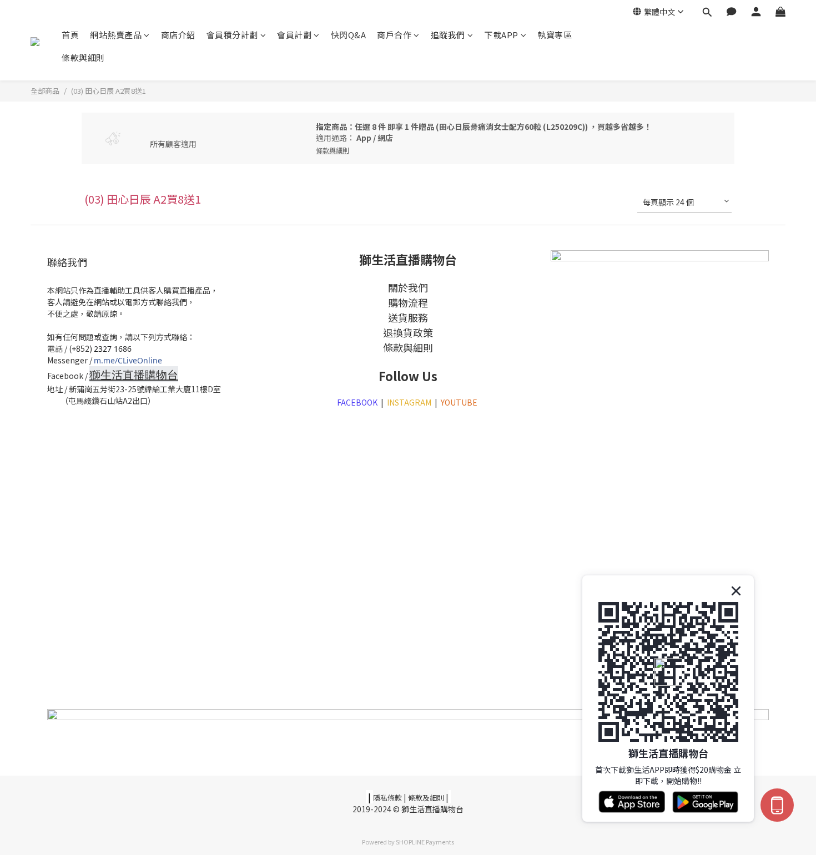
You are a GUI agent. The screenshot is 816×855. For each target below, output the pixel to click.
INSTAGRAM (409, 402)
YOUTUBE (460, 402)
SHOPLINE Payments (425, 841)
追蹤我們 (448, 35)
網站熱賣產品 (116, 35)
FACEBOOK (357, 402)
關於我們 (408, 287)
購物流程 (408, 302)
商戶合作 (394, 35)
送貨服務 (408, 317)
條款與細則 (83, 57)
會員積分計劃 (232, 35)
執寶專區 (554, 35)
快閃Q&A (348, 35)
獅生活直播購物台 (133, 374)
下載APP (501, 35)
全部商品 (45, 90)
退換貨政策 (408, 332)
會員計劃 (294, 35)
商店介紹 (178, 35)
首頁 (70, 35)
